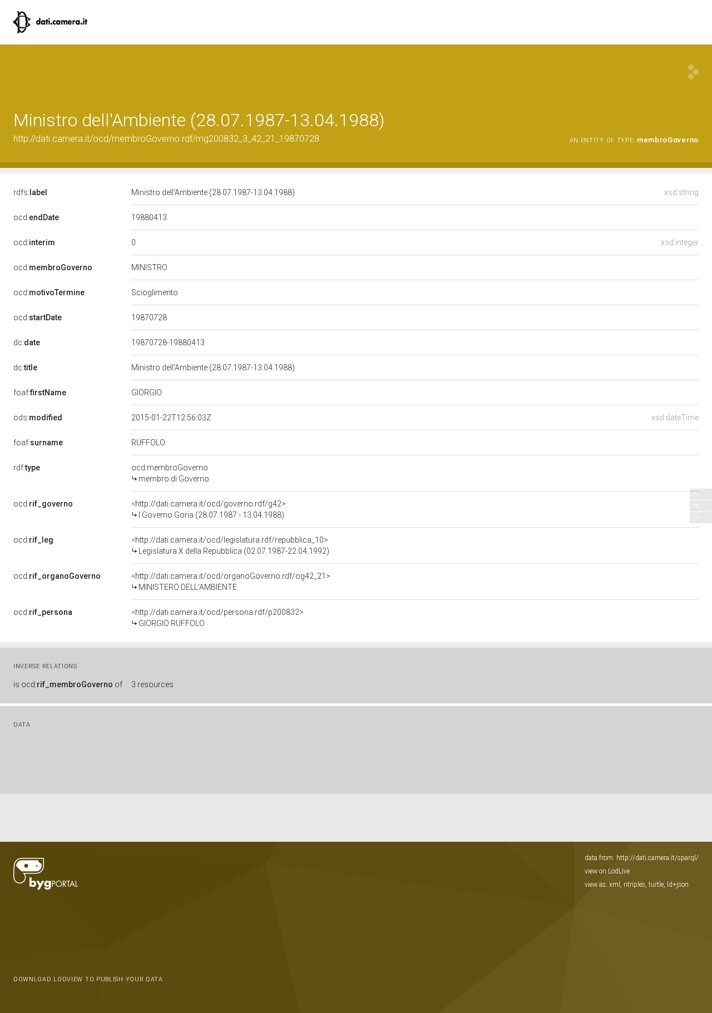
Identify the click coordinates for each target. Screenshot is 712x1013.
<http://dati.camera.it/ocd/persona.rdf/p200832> (217, 618)
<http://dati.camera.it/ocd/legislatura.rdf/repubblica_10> (230, 545)
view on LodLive (607, 871)
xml (614, 884)
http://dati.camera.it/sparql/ (657, 858)
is (67, 684)
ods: (37, 417)
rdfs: (30, 192)
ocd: (36, 217)
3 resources (152, 684)
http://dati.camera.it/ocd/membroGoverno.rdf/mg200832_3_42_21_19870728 (166, 138)
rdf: (26, 467)
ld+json (678, 884)
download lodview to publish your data (88, 979)
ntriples (634, 884)
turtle (656, 884)
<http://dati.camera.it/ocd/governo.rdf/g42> (208, 509)
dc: (26, 342)
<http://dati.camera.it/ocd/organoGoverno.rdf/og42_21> (230, 582)
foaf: (39, 392)
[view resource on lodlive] (693, 72)
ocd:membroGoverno (170, 473)
